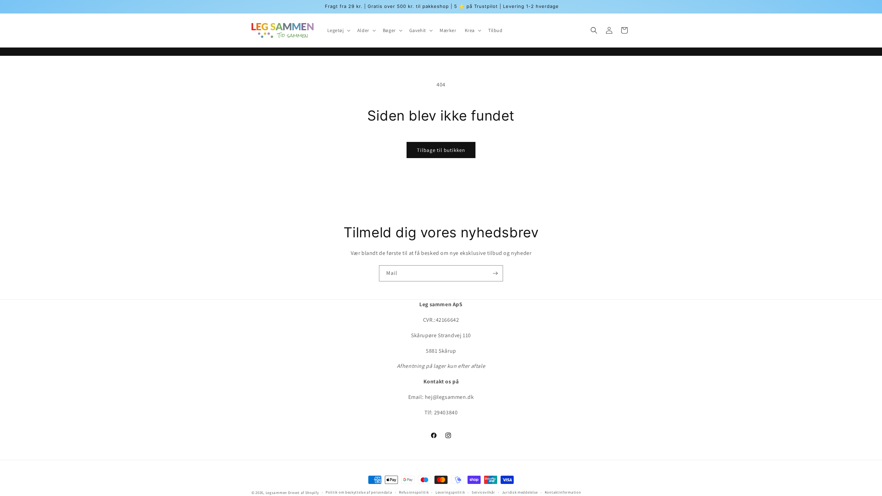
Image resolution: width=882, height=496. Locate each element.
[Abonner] (495, 273)
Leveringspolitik (450, 492)
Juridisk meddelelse (520, 492)
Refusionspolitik (414, 492)
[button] (338, 30)
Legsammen (276, 492)
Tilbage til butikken (441, 150)
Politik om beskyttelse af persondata (359, 492)
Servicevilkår (483, 492)
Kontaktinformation (563, 492)
